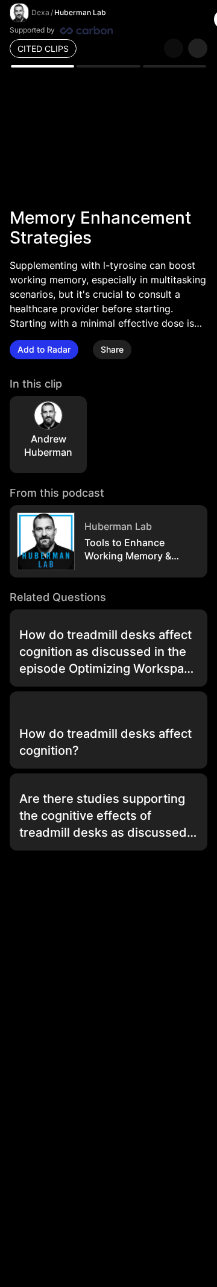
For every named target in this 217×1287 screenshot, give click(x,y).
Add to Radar (44, 349)
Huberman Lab (80, 12)
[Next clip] (197, 48)
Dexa (40, 12)
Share (112, 349)
